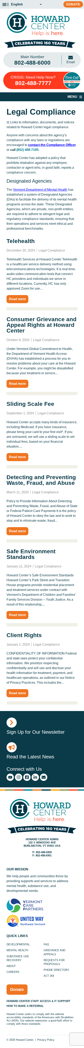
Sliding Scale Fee (30, 404)
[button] (4, 4)
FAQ (46, 944)
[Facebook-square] (27, 777)
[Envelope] (43, 777)
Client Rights (24, 635)
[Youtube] (10, 777)
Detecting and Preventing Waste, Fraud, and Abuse (41, 480)
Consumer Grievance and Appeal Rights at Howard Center (41, 325)
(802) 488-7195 (27, 149)
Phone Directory (56, 969)
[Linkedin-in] (35, 777)
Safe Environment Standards (31, 554)
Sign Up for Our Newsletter (36, 732)
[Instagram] (18, 777)
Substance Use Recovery (18, 958)
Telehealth (21, 241)
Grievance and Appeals (54, 952)
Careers (13, 971)
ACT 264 (49, 975)
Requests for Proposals (54, 962)
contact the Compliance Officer (52, 145)
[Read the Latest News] (12, 747)
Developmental (18, 944)
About (11, 966)
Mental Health (17, 950)
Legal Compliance (52, 250)
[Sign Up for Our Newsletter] (12, 723)
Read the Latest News (30, 756)
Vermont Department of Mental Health (40, 189)
